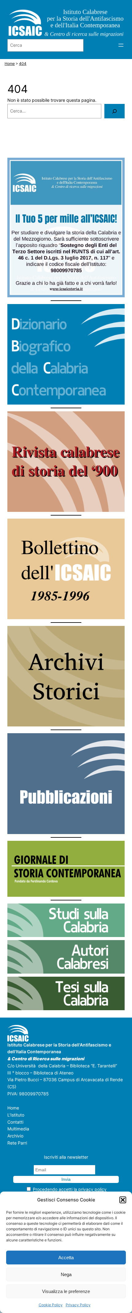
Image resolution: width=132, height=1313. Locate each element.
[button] (123, 1200)
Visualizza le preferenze (66, 1291)
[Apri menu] (121, 45)
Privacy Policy (78, 1305)
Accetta (66, 1257)
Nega (66, 1274)
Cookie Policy (51, 1305)
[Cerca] (114, 111)
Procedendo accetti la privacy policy (70, 1189)
